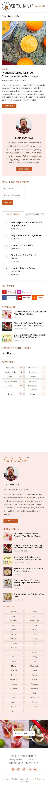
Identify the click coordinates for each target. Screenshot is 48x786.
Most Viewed (12, 214)
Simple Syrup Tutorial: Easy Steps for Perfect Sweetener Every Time (29, 324)
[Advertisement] (24, 425)
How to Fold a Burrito (22, 245)
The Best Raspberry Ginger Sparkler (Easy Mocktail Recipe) (30, 312)
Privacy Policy (32, 763)
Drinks (5, 69)
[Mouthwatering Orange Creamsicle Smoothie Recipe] (24, 23)
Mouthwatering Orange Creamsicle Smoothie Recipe (20, 74)
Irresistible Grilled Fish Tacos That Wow (29, 595)
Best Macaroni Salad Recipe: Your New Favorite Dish (28, 569)
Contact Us (14, 763)
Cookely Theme (36, 779)
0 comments (21, 80)
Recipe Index (27, 756)
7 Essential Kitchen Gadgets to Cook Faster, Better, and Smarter (29, 336)
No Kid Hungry (8, 353)
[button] (40, 5)
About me (11, 520)
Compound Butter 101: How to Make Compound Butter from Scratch (27, 582)
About (31, 759)
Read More (9, 106)
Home (13, 756)
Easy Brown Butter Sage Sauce (26, 235)
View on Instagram (24, 733)
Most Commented (35, 214)
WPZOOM (24, 781)
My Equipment (16, 759)
